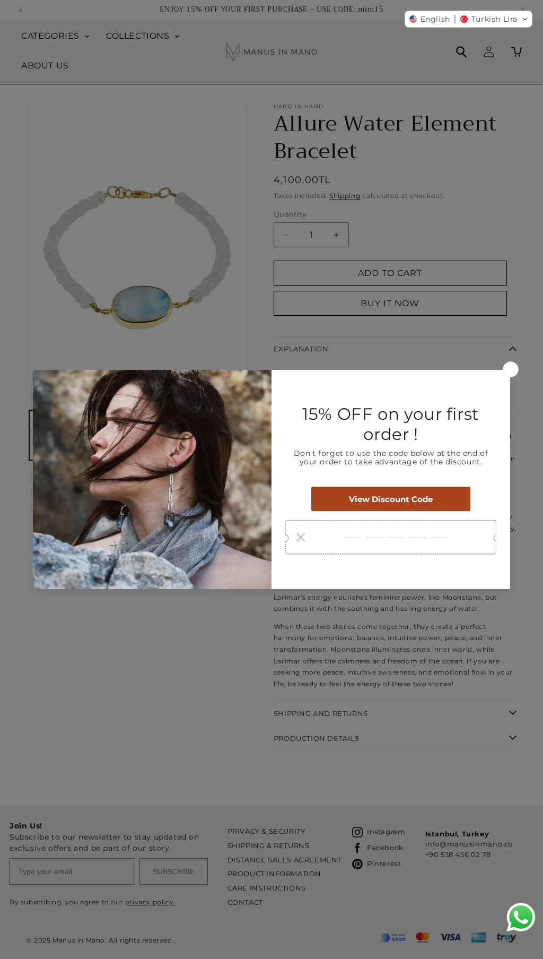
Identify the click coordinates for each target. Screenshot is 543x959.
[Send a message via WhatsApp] (521, 917)
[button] (468, 19)
